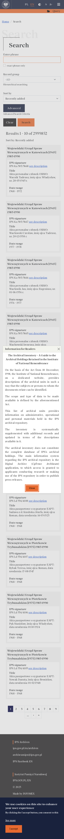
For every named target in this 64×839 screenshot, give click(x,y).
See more (10, 820)
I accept (14, 829)
